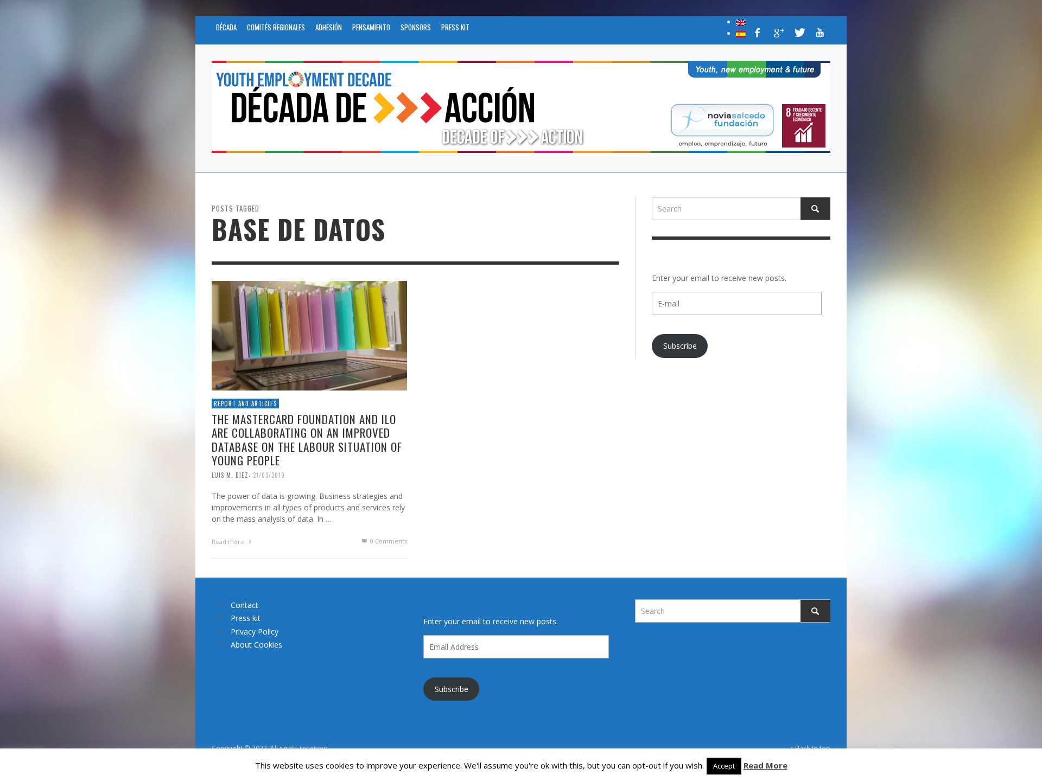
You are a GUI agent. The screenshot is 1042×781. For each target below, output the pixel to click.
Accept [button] (724, 766)
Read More (765, 765)
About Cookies (256, 644)
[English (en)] (741, 22)
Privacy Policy (254, 631)
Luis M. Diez (230, 475)
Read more (229, 541)
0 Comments (387, 541)
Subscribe (680, 346)
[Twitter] (799, 32)
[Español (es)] (741, 33)
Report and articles (245, 403)
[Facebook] (757, 32)
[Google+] (778, 32)
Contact (244, 605)
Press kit (245, 618)
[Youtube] (820, 32)
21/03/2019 (269, 475)
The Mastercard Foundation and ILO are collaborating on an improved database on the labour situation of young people (307, 440)
